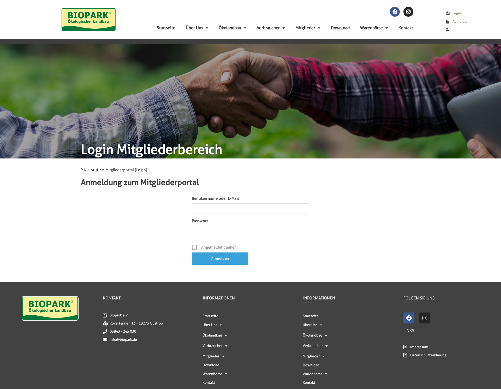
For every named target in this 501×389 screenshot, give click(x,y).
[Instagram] (408, 12)
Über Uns (194, 27)
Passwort (200, 221)
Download (340, 27)
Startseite (166, 27)
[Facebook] (395, 12)
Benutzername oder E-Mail (215, 198)
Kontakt (405, 27)
